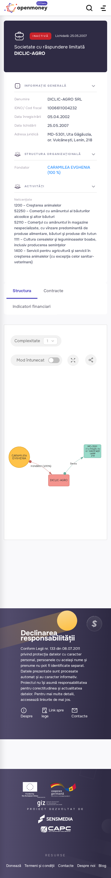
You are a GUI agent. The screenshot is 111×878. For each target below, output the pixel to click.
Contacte (80, 716)
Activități (33, 186)
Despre (27, 716)
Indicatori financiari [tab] (32, 306)
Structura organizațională (52, 154)
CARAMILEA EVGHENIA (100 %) (68, 170)
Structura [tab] (22, 290)
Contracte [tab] (53, 290)
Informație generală (45, 85)
